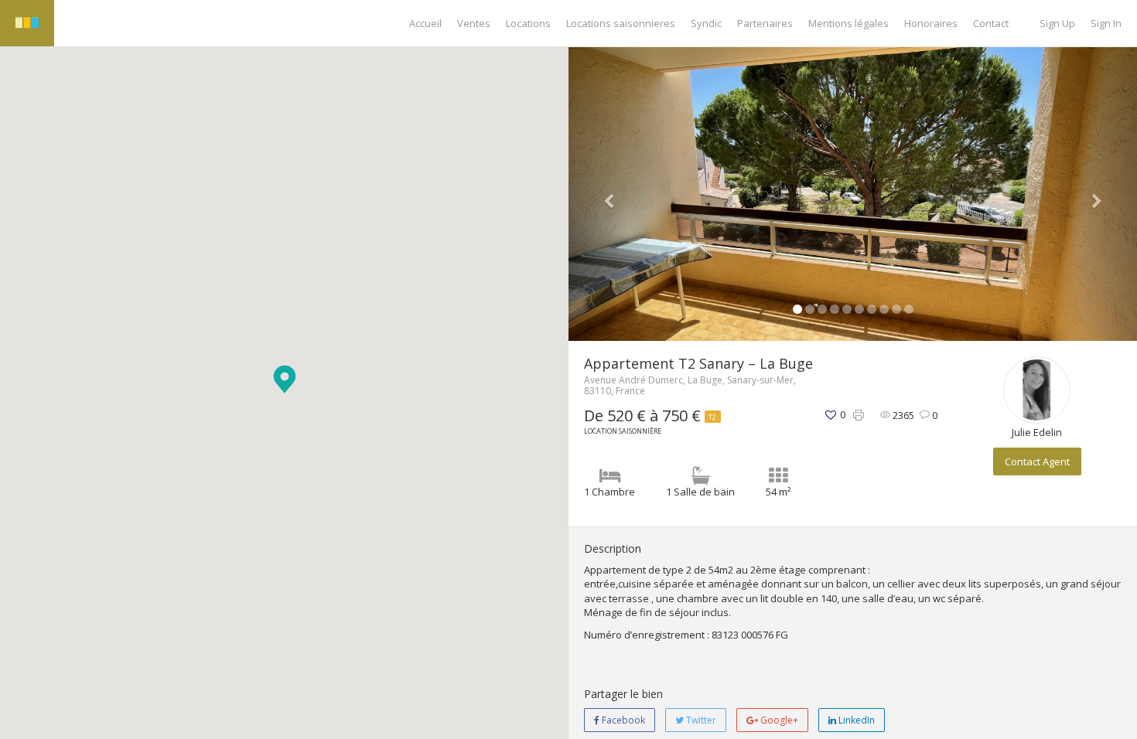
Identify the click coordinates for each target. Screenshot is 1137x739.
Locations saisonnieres (620, 23)
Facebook (622, 720)
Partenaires (765, 23)
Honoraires (931, 23)
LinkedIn (855, 720)
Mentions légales (848, 23)
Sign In (1106, 23)
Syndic (706, 23)
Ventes (473, 23)
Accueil (425, 23)
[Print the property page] (858, 415)
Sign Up (1057, 23)
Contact (991, 23)
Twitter (700, 720)
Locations (528, 23)
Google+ (778, 720)
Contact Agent (1037, 461)
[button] (284, 379)
